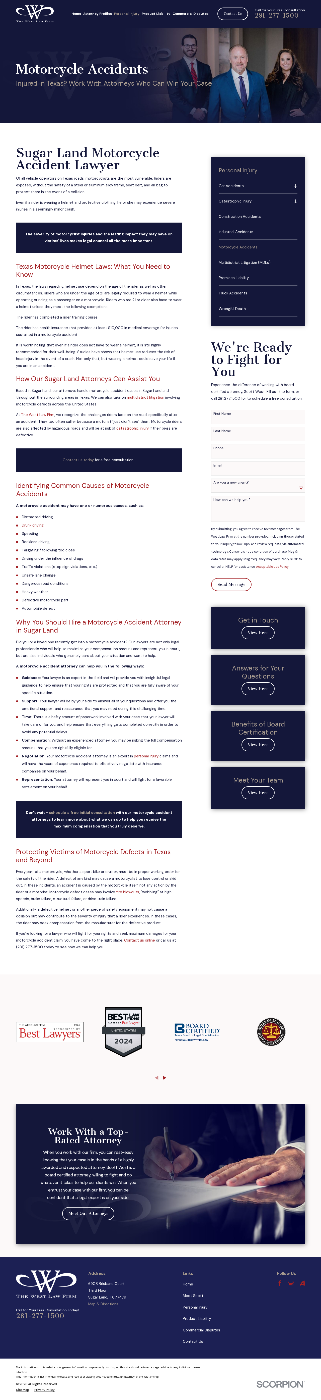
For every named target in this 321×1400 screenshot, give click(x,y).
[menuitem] (255, 185)
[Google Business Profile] (291, 1283)
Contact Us (233, 14)
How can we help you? (232, 500)
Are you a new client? (231, 482)
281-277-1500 (277, 15)
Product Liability (197, 1318)
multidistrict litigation (145, 397)
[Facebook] (279, 1283)
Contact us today (78, 459)
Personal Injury (195, 1307)
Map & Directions (103, 1304)
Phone (218, 448)
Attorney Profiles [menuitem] (97, 14)
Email (217, 465)
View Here (258, 632)
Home (188, 1284)
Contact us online (139, 940)
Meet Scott (193, 1295)
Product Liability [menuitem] (156, 14)
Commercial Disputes (201, 1330)
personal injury (146, 756)
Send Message (231, 584)
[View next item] (165, 1078)
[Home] (35, 13)
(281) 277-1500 (29, 947)
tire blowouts (127, 892)
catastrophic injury (132, 428)
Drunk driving (33, 525)
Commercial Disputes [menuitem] (190, 14)
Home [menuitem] (76, 14)
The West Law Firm (37, 414)
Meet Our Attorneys (88, 1213)
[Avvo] (302, 1283)
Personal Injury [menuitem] (126, 14)
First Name (222, 413)
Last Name (222, 431)
